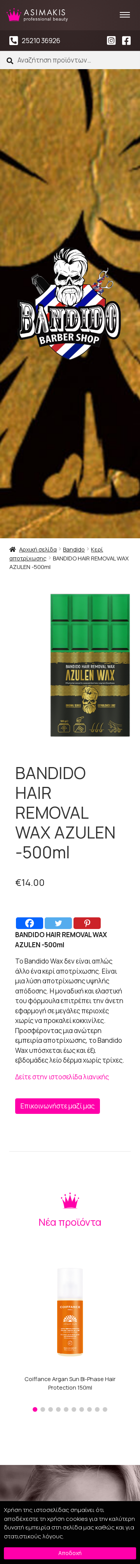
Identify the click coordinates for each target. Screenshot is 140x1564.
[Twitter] (58, 923)
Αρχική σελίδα (38, 549)
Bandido (74, 549)
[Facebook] (29, 923)
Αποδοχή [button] (70, 1553)
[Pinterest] (87, 923)
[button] (35, 1409)
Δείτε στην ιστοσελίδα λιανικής (62, 1076)
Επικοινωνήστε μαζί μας (57, 1105)
